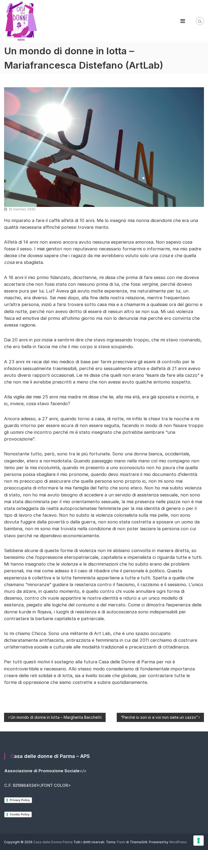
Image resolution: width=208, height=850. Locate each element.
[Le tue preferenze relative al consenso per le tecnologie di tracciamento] (198, 840)
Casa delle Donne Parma (53, 842)
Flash (121, 842)
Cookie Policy (20, 814)
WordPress (178, 842)
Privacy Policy (20, 800)
